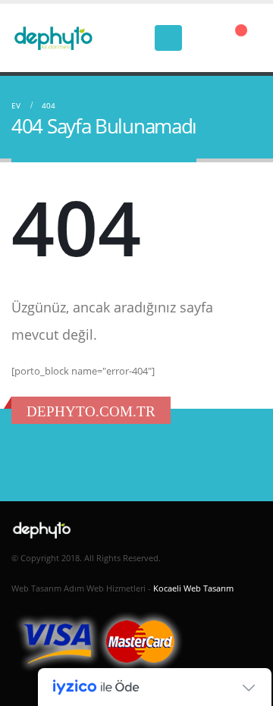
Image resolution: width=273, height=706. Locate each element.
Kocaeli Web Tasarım (193, 588)
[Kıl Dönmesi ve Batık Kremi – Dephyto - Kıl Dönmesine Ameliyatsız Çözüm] (53, 37)
